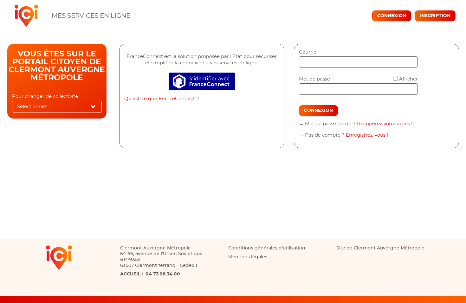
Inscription (435, 16)
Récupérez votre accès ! (384, 123)
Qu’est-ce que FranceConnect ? (161, 98)
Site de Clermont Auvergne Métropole (380, 248)
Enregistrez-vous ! (367, 135)
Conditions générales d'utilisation (266, 248)
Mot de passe (314, 79)
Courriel (308, 52)
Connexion (391, 16)
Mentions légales (247, 257)
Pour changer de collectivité (45, 96)
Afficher (408, 79)
